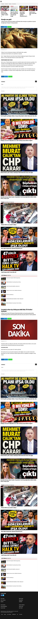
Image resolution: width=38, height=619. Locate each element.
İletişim (5, 614)
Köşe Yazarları (3, 600)
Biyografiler (21, 600)
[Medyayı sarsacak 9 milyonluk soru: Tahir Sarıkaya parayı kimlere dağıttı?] (19, 129)
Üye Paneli (20, 607)
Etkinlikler (20, 601)
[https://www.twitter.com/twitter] (3, 595)
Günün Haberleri (22, 604)
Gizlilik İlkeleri (14, 614)
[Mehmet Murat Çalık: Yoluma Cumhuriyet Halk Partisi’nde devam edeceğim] (19, 157)
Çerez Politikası (9, 614)
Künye (2, 614)
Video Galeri (21, 598)
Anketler (2, 601)
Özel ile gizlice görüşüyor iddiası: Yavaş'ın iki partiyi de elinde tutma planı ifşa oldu (19, 116)
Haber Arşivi (21, 606)
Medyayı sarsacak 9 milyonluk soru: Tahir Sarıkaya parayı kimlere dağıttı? (17, 140)
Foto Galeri (2, 598)
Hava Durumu (3, 604)
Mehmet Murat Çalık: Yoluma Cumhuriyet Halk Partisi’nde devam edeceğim (17, 172)
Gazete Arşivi (3, 607)
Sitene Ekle (20, 614)
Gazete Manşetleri (4, 606)
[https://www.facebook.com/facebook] (1, 595)
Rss (17, 614)
